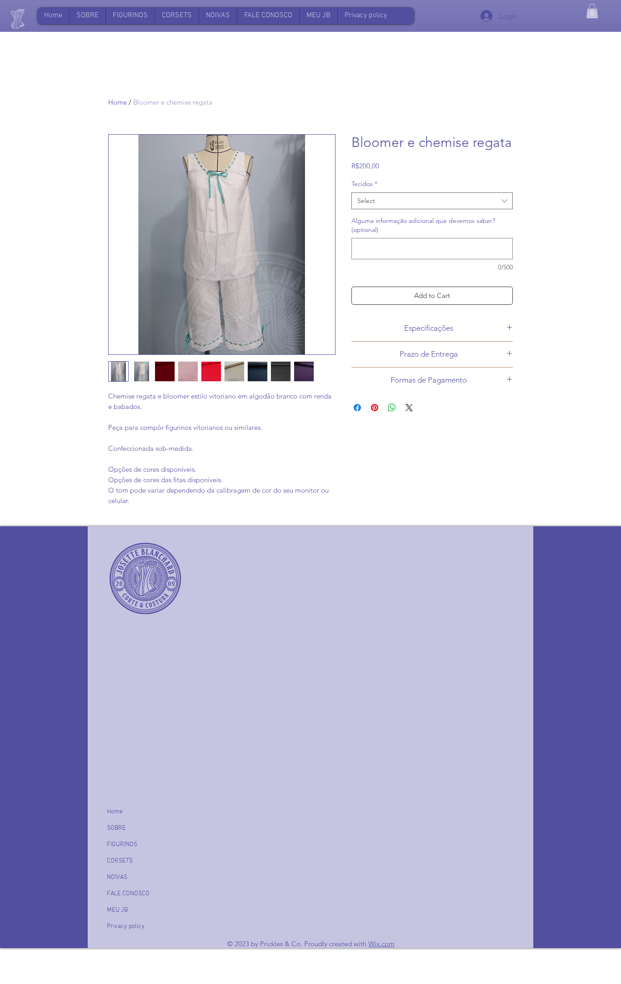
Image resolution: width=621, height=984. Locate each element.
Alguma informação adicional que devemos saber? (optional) (423, 225)
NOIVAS (117, 877)
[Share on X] (409, 407)
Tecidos (364, 184)
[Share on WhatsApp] (391, 407)
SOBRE (116, 828)
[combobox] (432, 201)
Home (117, 102)
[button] (318, 15)
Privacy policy (126, 926)
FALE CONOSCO (128, 894)
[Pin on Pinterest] (374, 407)
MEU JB (117, 910)
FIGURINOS (122, 844)
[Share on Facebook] (357, 407)
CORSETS (120, 861)
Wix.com (381, 943)
